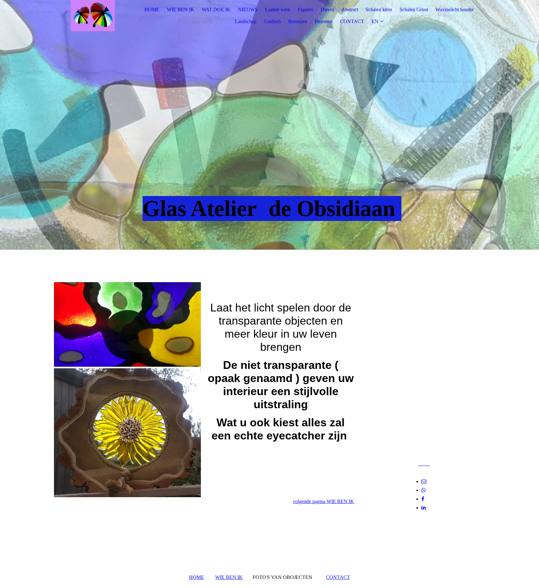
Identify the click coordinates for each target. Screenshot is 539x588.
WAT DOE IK (216, 9)
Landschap (245, 21)
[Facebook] (422, 499)
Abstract (350, 9)
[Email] (423, 481)
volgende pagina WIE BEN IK (323, 501)
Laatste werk (277, 9)
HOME (151, 9)
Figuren (305, 9)
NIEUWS (248, 9)
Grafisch (272, 21)
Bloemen (324, 21)
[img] (93, 15)
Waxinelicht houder (454, 9)
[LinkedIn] (423, 507)
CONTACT (352, 21)
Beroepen (297, 21)
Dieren (327, 9)
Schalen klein (379, 9)
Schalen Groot (414, 9)
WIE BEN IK (180, 9)
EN (374, 21)
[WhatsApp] (423, 490)
